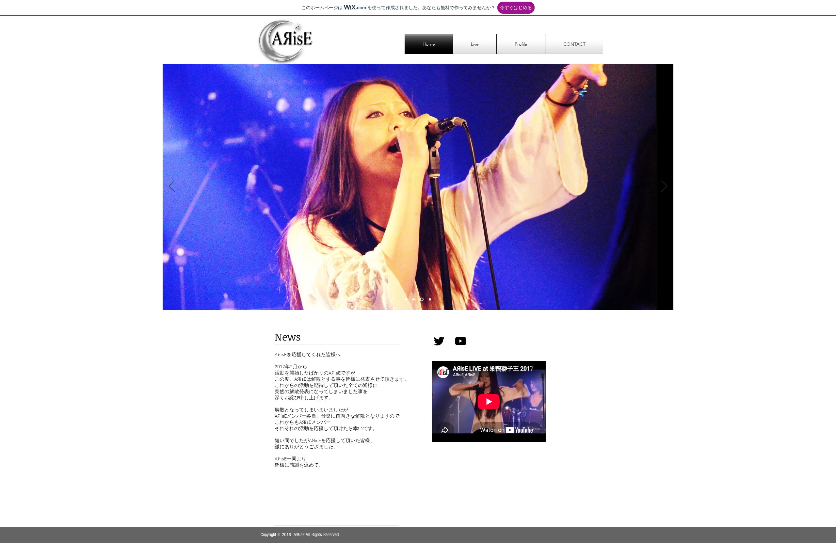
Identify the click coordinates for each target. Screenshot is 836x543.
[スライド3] (422, 299)
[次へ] (664, 187)
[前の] (172, 187)
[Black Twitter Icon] (439, 341)
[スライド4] (430, 299)
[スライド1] (406, 299)
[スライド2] (413, 299)
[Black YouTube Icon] (461, 341)
